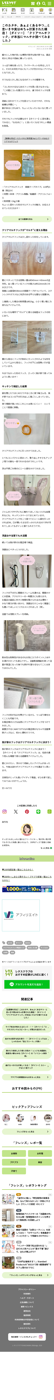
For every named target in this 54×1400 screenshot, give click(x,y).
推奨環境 (27, 1315)
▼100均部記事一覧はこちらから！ (18, 869)
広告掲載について (27, 1302)
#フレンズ (31, 46)
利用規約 (27, 1293)
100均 (5, 952)
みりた (10, 943)
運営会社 (27, 1311)
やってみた (44, 948)
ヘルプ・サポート (27, 1298)
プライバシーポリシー (27, 1289)
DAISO (27, 943)
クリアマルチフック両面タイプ (13, 948)
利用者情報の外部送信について (27, 1319)
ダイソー (19, 943)
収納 (12, 952)
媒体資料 (27, 1324)
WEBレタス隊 (32, 948)
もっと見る (45, 848)
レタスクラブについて (27, 1328)
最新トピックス (27, 1306)
